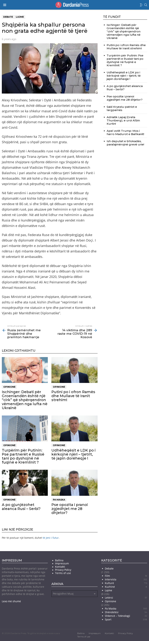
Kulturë (126, 583)
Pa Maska (59, 499)
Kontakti (60, 566)
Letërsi (126, 597)
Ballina (59, 560)
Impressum (62, 563)
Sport (126, 619)
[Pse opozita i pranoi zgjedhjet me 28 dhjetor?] (74, 483)
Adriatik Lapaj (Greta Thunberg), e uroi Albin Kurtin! (123, 120)
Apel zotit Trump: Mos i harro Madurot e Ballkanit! (125, 132)
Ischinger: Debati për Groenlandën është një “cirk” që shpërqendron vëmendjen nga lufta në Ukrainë (24, 400)
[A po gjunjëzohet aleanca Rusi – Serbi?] (25, 483)
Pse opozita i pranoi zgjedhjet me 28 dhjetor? (69, 508)
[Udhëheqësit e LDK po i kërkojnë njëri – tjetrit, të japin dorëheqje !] (74, 428)
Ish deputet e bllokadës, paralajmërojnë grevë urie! (125, 142)
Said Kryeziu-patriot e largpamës (122, 108)
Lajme (108, 590)
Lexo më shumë (11, 601)
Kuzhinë (126, 586)
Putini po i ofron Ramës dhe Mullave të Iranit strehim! (73, 396)
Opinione (9, 386)
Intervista (126, 579)
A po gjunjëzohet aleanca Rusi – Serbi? (21, 506)
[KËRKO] (145, 5)
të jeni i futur (51, 537)
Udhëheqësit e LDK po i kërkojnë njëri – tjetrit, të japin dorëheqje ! (73, 454)
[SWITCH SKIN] (141, 5)
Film (126, 575)
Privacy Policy (63, 569)
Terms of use (63, 573)
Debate (109, 568)
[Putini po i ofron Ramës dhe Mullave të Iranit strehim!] (74, 370)
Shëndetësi (126, 612)
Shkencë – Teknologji (126, 616)
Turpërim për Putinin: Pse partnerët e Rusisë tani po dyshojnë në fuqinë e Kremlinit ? (23, 456)
